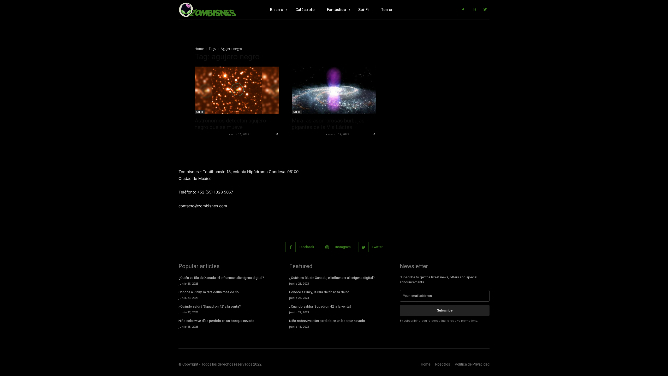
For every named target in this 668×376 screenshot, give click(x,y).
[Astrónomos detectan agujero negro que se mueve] (237, 90)
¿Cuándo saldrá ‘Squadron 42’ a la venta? (209, 306)
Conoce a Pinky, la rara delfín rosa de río (208, 292)
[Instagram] (474, 9)
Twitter (377, 246)
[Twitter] (485, 9)
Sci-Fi (199, 112)
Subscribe (444, 310)
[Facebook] (463, 9)
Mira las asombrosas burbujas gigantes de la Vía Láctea (328, 124)
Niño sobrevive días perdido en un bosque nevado (216, 320)
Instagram (343, 246)
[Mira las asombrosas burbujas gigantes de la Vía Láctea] (334, 90)
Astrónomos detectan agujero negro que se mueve (230, 124)
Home (199, 48)
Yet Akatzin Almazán (211, 134)
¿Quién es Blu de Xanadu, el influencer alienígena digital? (221, 277)
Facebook (306, 246)
